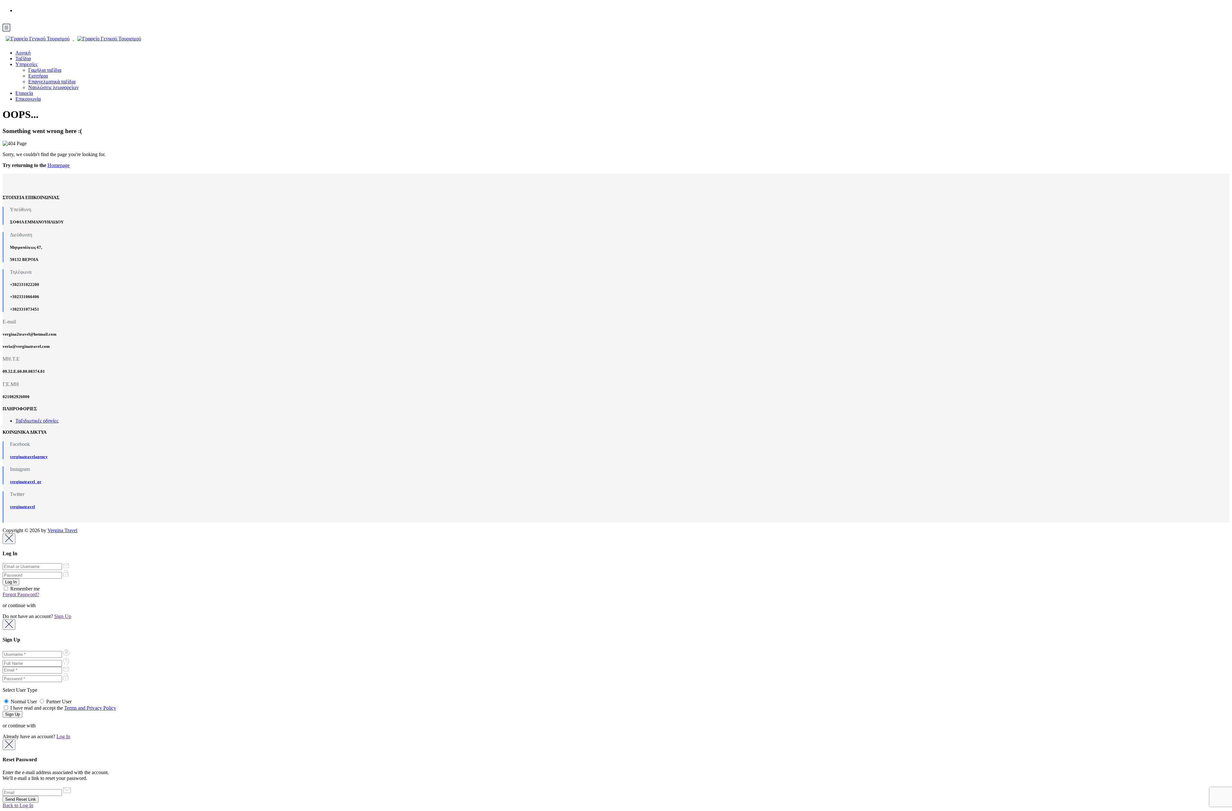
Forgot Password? (21, 594)
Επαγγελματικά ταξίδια (51, 81)
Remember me (24, 588)
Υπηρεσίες (26, 64)
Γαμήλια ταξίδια (44, 70)
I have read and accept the (62, 708)
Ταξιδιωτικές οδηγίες (36, 420)
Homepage (58, 165)
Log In (63, 736)
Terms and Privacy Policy (90, 708)
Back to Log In (18, 805)
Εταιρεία (24, 93)
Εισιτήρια (38, 76)
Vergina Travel (62, 530)
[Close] (9, 538)
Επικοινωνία (28, 99)
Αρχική (22, 52)
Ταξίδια (23, 58)
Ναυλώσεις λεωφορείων (53, 87)
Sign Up (62, 616)
